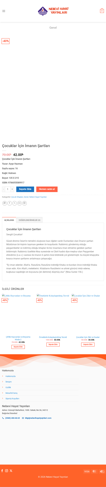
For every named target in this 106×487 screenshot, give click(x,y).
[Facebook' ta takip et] (2, 471)
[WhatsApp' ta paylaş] (4, 203)
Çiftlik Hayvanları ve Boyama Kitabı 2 (18, 338)
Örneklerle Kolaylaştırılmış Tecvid (53, 337)
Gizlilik (8, 387)
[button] (3, 11)
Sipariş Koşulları (12, 398)
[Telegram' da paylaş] (24, 203)
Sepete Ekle (25, 189)
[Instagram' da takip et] (6, 471)
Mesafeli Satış (11, 393)
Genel (53, 27)
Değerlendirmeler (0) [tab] (29, 220)
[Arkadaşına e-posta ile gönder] (19, 203)
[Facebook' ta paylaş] (9, 203)
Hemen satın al (47, 189)
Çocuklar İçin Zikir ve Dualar (88, 337)
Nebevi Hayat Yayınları (38, 197)
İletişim (9, 382)
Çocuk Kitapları (17, 197)
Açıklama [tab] (9, 220)
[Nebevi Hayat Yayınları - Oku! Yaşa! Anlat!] (53, 11)
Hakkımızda (11, 376)
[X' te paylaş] (14, 203)
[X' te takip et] (11, 471)
